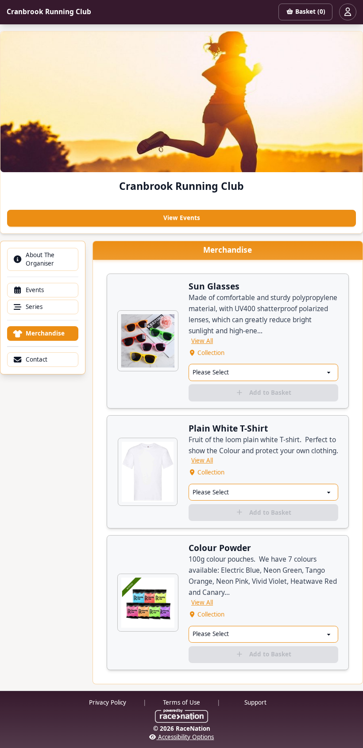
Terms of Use (181, 702)
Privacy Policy (107, 702)
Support (255, 702)
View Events (181, 218)
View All (202, 341)
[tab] (42, 259)
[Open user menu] (347, 12)
